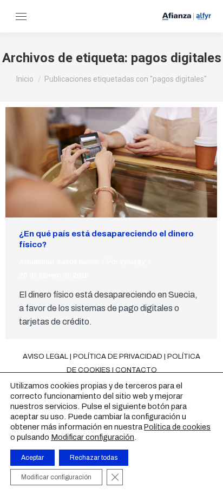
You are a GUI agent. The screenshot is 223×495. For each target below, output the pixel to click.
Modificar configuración (92, 437)
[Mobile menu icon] (21, 16)
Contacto (136, 370)
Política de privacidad (117, 356)
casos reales (78, 262)
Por (126, 262)
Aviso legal (45, 356)
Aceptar (32, 457)
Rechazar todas (93, 457)
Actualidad (36, 262)
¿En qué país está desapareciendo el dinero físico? (106, 239)
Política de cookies (177, 427)
